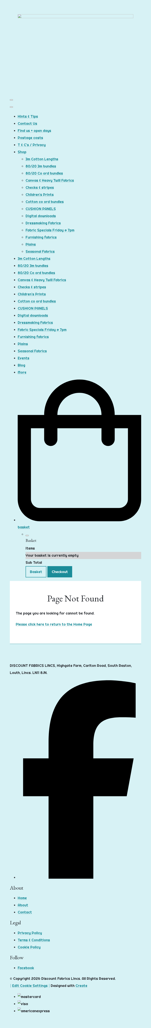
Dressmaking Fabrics (43, 223)
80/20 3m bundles (41, 166)
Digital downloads (41, 216)
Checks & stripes (40, 187)
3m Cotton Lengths (42, 159)
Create (81, 985)
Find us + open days (34, 130)
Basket (36, 571)
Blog (21, 365)
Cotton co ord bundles (45, 201)
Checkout (60, 571)
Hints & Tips (28, 116)
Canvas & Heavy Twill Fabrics (50, 180)
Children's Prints (40, 194)
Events (23, 358)
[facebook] (79, 877)
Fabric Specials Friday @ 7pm (50, 230)
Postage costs (30, 137)
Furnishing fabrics (41, 237)
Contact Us (27, 123)
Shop (22, 152)
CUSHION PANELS (41, 209)
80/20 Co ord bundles (44, 173)
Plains (31, 244)
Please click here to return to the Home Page (54, 624)
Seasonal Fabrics (40, 251)
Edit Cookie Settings (30, 985)
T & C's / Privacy (32, 145)
